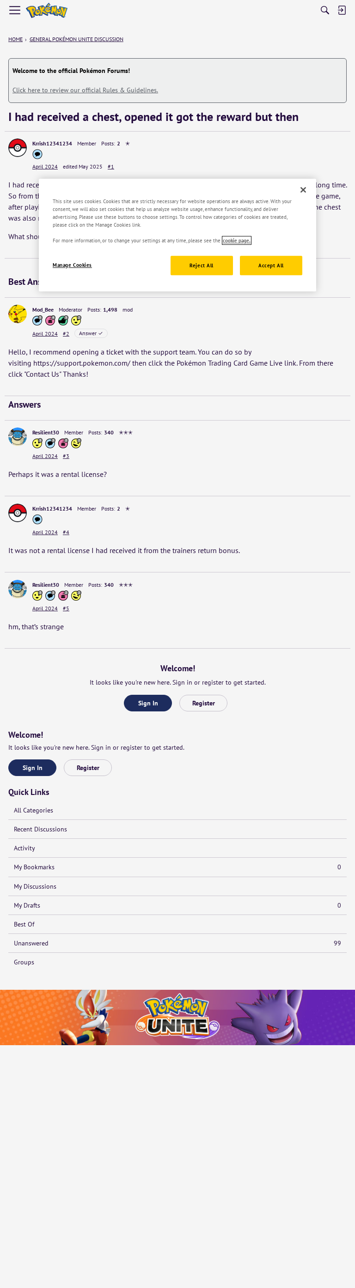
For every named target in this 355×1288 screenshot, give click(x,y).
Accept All (271, 265)
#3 (66, 455)
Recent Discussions (40, 829)
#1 (111, 166)
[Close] (303, 190)
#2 (66, 333)
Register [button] (203, 703)
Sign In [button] (148, 703)
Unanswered (177, 943)
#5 (66, 608)
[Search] (325, 10)
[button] (17, 147)
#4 (66, 532)
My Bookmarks (177, 867)
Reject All (202, 265)
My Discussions (35, 886)
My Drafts (177, 905)
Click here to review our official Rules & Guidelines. (85, 90)
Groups (24, 962)
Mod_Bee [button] (43, 309)
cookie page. (237, 240)
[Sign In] (341, 10)
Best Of (24, 924)
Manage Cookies (72, 264)
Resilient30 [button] (45, 432)
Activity (24, 848)
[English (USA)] (46, 10)
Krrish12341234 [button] (52, 143)
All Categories (33, 810)
